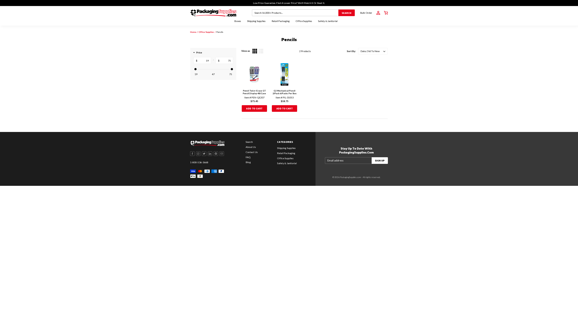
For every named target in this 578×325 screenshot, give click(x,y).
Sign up (380, 160)
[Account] (378, 13)
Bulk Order (366, 12)
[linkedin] (210, 153)
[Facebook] (192, 153)
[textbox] (204, 60)
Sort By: (351, 51)
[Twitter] (204, 153)
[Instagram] (198, 153)
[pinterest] (216, 153)
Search (346, 13)
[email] (221, 153)
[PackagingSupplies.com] (213, 13)
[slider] (195, 69)
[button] (386, 13)
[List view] (261, 51)
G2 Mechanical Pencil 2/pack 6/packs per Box (285, 92)
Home (193, 32)
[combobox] (295, 12)
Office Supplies (206, 32)
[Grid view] (254, 51)
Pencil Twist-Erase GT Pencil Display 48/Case (254, 92)
